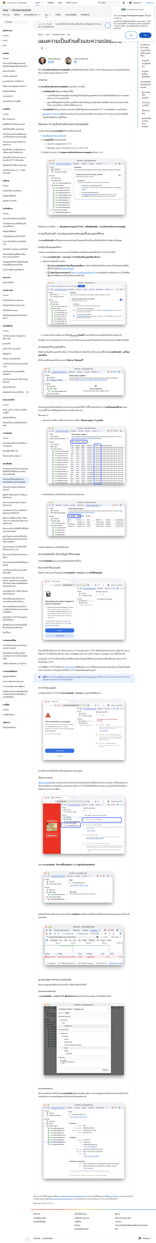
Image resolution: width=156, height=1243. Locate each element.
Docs (5, 9)
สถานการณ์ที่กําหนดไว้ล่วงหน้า (84, 273)
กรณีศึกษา (50, 3)
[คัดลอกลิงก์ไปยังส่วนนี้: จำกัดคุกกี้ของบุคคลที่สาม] (63, 247)
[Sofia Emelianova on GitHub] (75, 63)
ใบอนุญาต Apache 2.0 (114, 1196)
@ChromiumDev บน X (123, 1218)
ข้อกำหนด (36, 1238)
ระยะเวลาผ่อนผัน (67, 268)
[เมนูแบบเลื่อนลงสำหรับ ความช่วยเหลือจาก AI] (40, 14)
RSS (116, 1229)
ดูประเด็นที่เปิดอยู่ (39, 1221)
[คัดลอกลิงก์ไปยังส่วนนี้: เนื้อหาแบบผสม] (55, 778)
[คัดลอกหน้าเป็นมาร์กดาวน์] (42, 48)
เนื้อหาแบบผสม (44, 783)
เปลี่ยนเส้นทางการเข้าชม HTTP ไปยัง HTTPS (71, 677)
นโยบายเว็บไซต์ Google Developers (61, 1199)
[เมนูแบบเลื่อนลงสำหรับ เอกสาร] (42, 2)
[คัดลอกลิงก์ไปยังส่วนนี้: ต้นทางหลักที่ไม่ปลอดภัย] (62, 568)
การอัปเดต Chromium (81, 1218)
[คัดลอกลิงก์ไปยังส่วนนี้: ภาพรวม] (49, 80)
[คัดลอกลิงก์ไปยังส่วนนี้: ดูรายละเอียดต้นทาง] (55, 1088)
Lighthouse (91, 677)
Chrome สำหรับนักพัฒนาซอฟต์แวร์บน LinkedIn (131, 1225)
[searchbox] (15, 22)
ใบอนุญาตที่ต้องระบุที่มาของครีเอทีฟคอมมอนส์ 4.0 (71, 1196)
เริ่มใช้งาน (17, 15)
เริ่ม (145, 35)
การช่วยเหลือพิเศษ (71, 15)
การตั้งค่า (58, 15)
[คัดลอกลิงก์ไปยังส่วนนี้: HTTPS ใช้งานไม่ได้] (58, 688)
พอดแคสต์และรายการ (81, 1229)
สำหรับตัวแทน (85, 15)
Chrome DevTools (21, 9)
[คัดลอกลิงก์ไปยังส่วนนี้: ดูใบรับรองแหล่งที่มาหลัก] (58, 991)
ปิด (131, 35)
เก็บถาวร (77, 1225)
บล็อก (60, 3)
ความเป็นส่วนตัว (47, 1238)
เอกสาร (37, 3)
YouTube (118, 1221)
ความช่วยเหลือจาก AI (30, 15)
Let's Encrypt (69, 667)
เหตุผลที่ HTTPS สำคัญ (52, 114)
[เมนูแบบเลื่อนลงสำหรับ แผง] (50, 14)
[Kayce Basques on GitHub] (52, 63)
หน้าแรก (40, 34)
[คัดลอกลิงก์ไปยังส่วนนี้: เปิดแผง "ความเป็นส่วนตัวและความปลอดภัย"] (91, 124)
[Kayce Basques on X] (49, 63)
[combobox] (108, 3)
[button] (15, 40)
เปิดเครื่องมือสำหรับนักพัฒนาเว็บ (54, 136)
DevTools (6, 15)
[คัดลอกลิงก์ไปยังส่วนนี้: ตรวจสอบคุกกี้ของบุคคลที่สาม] (67, 347)
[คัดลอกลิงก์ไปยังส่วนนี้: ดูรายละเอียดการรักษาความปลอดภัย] (73, 979)
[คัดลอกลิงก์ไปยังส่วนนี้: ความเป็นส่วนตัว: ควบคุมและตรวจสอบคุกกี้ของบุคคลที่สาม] (106, 233)
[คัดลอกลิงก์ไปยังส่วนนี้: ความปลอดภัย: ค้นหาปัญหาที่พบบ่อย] (82, 554)
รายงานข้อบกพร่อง (39, 1218)
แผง (46, 15)
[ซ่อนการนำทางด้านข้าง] (27, 1239)
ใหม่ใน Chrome (71, 3)
